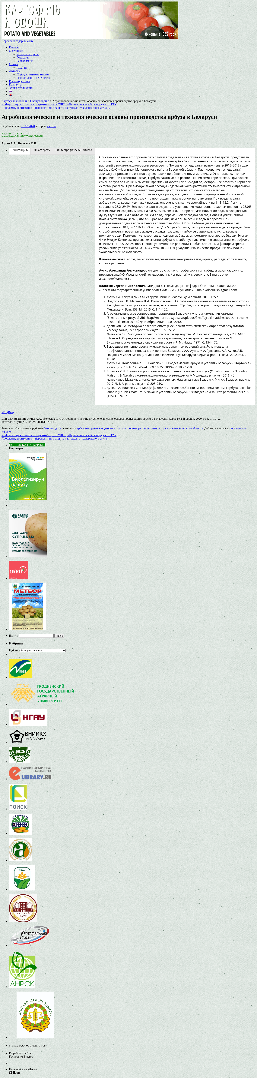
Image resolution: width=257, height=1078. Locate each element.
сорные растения (139, 428)
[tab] (19, 150)
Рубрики (14, 650)
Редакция (23, 57)
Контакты (15, 84)
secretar (51, 126)
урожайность (194, 428)
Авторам (14, 71)
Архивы (22, 67)
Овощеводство (52, 428)
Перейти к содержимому (17, 41)
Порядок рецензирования (33, 74)
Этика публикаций (21, 87)
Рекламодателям (19, 81)
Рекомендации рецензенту (33, 77)
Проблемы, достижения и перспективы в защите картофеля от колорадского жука (56, 107)
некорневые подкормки (100, 428)
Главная (14, 47)
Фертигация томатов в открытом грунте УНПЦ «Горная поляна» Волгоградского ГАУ (59, 104)
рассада (121, 428)
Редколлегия (25, 60)
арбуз (80, 428)
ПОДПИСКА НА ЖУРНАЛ (27, 444)
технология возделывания (168, 428)
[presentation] (19, 150)
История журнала (28, 54)
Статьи (13, 64)
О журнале (16, 50)
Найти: (13, 635)
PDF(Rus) (8, 412)
